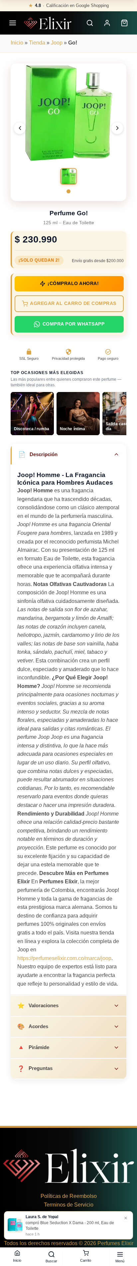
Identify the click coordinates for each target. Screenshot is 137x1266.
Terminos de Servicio (68, 1205)
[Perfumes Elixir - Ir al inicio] (47, 23)
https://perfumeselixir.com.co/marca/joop (64, 958)
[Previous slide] (20, 128)
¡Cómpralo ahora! (73, 283)
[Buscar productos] (89, 23)
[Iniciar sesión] (107, 23)
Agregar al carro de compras (73, 303)
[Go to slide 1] (68, 191)
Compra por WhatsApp (74, 324)
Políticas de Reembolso (69, 1196)
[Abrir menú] (12, 23)
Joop (57, 43)
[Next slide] (117, 128)
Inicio (17, 43)
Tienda (37, 43)
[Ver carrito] (124, 23)
